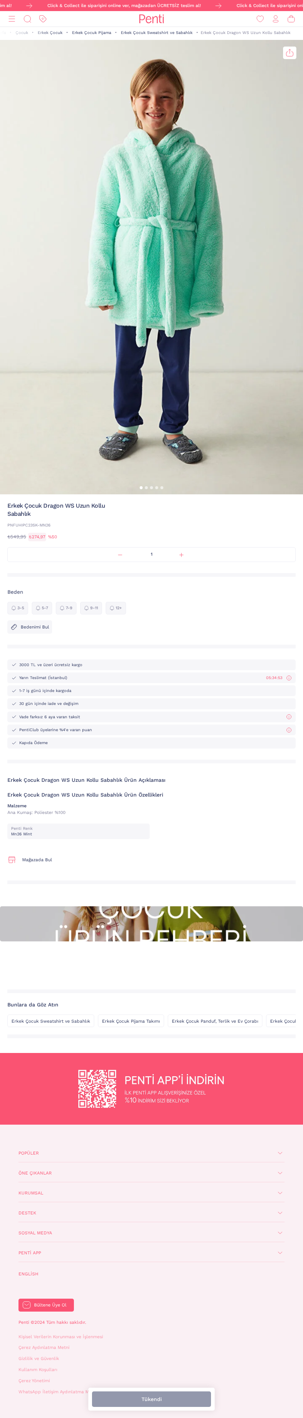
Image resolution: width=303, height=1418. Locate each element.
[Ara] (27, 19)
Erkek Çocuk (50, 32)
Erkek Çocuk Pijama (91, 32)
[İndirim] (42, 19)
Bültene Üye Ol (50, 1305)
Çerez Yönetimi (34, 1380)
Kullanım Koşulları (37, 1369)
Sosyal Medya (35, 1232)
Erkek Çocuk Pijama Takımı (131, 1021)
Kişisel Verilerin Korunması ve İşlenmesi (60, 1336)
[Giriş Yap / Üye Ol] (275, 19)
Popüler (28, 1153)
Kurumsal (30, 1193)
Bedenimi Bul (35, 627)
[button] (141, 487)
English (28, 1273)
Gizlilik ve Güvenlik (38, 1358)
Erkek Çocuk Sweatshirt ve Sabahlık (157, 32)
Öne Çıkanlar (35, 1173)
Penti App (29, 1252)
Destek (27, 1213)
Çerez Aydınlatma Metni (43, 1347)
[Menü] (11, 19)
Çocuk (22, 32)
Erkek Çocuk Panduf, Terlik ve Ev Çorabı (215, 1021)
